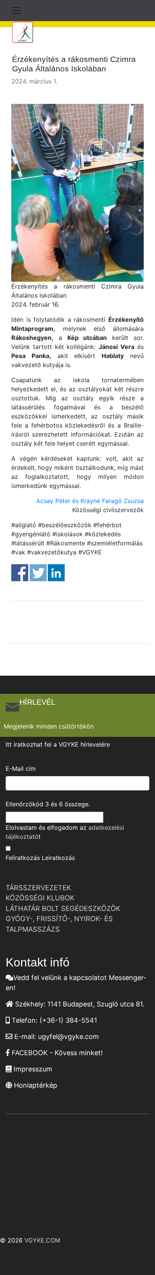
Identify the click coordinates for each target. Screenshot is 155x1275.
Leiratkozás (58, 857)
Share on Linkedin (56, 572)
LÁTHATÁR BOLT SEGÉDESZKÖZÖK (63, 908)
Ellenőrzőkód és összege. (48, 804)
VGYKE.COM (42, 1240)
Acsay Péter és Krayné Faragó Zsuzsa (90, 501)
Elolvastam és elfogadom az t (65, 832)
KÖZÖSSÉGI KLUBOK (40, 898)
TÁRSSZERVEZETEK (38, 887)
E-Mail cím (21, 768)
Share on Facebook (19, 572)
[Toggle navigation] (16, 10)
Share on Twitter (38, 572)
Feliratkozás (23, 857)
